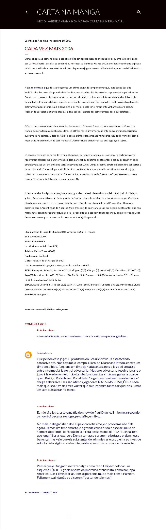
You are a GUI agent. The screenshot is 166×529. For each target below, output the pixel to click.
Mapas (83, 21)
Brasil (42, 309)
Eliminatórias (54, 309)
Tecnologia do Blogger (86, 516)
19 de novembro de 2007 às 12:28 (55, 448)
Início (41, 21)
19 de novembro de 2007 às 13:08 (55, 483)
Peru (65, 309)
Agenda (54, 21)
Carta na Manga (68, 11)
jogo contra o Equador (40, 87)
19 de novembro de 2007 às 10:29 (55, 341)
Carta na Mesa (101, 21)
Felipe (40, 352)
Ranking (69, 21)
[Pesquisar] (138, 11)
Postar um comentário (41, 492)
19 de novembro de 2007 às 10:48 (55, 395)
